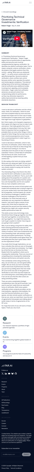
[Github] (15, 373)
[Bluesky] (12, 373)
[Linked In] (6, 373)
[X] (2, 373)
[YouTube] (9, 373)
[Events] (17, 337)
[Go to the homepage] (7, 366)
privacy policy (22, 440)
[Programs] (17, 351)
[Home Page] (6, 2)
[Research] (17, 322)
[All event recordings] (9, 12)
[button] (30, 2)
